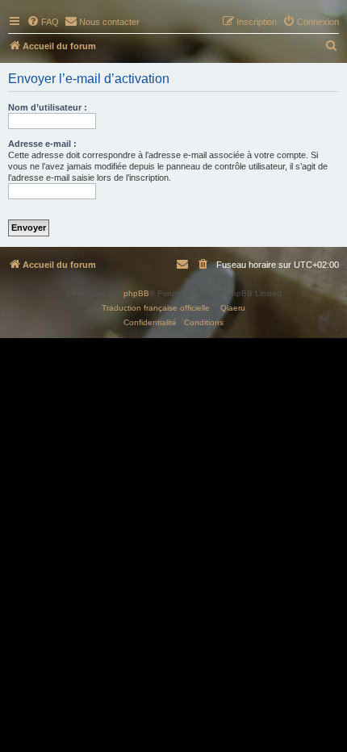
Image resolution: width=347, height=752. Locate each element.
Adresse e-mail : (42, 143)
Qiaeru (232, 307)
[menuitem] (43, 21)
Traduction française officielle (156, 307)
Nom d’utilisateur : (47, 107)
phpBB (136, 293)
